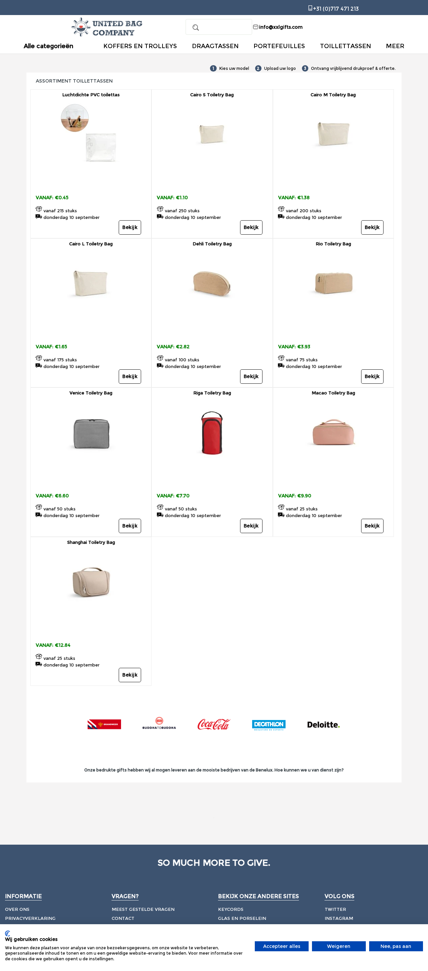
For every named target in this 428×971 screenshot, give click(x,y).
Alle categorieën (48, 46)
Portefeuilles (279, 46)
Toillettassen (345, 46)
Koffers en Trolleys (140, 46)
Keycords (230, 909)
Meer (395, 46)
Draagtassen (215, 46)
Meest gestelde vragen (143, 909)
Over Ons (17, 909)
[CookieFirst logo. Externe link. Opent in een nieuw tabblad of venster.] (7, 934)
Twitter (335, 909)
